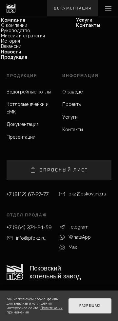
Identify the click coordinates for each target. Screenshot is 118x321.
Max (73, 247)
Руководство (15, 30)
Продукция (14, 57)
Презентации (21, 137)
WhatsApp (80, 237)
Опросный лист (63, 170)
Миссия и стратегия (23, 35)
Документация (72, 8)
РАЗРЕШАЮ (90, 305)
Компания (13, 20)
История (10, 41)
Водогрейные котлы (29, 91)
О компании (14, 25)
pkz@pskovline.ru (87, 193)
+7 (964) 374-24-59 (29, 227)
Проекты (72, 104)
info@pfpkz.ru (31, 238)
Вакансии (11, 46)
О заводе (72, 91)
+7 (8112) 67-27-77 (28, 194)
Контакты (88, 25)
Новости (11, 51)
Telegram (78, 227)
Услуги (84, 20)
